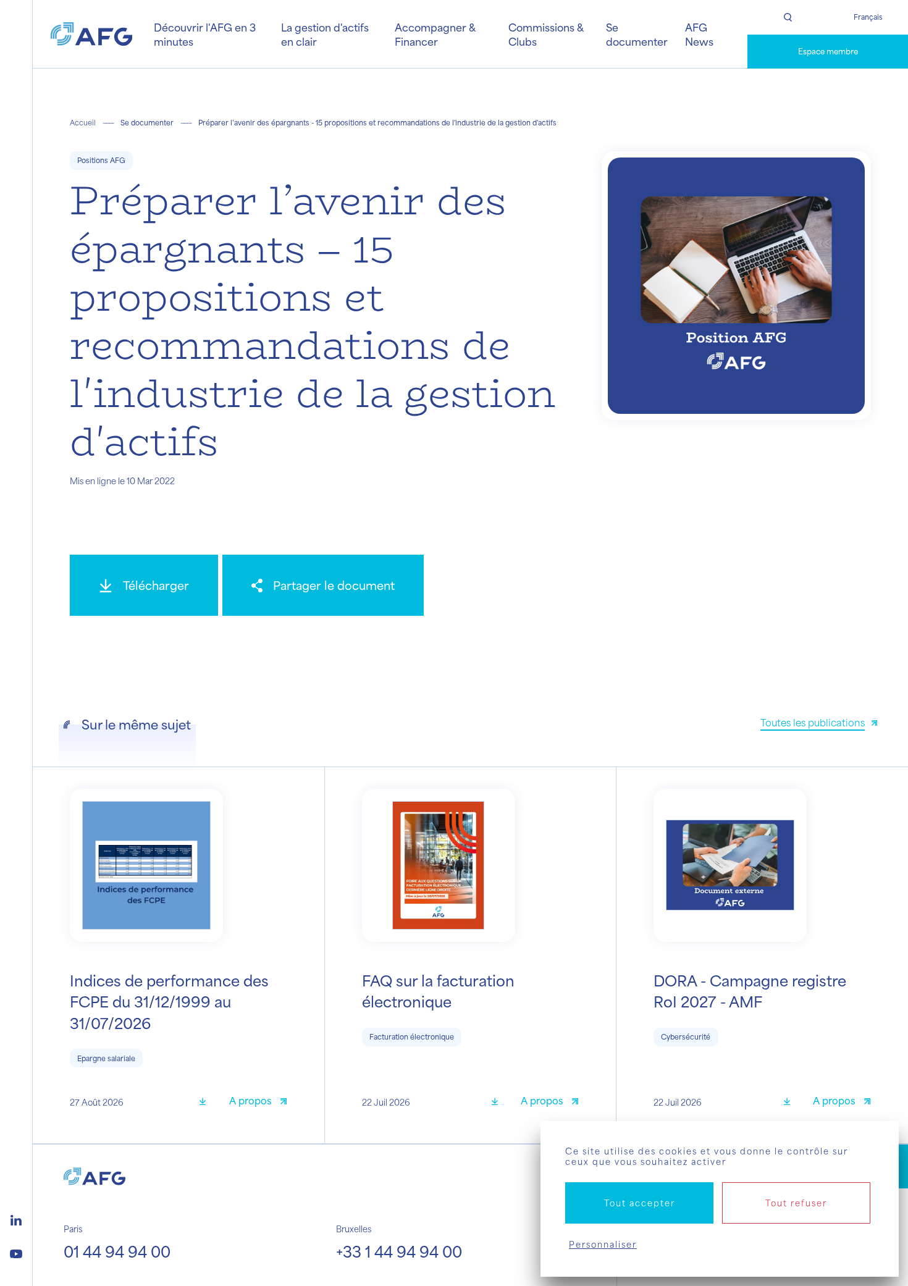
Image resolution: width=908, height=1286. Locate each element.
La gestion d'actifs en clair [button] (325, 34)
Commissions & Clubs (545, 34)
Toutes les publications (812, 722)
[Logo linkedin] (16, 1218)
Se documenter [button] (637, 34)
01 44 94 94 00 (117, 1251)
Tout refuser (796, 1203)
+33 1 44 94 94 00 (399, 1251)
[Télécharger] (207, 1102)
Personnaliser (603, 1244)
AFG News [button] (699, 34)
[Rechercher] (787, 17)
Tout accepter (639, 1203)
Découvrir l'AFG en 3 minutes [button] (205, 34)
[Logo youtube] (16, 1252)
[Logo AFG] (91, 34)
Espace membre (828, 51)
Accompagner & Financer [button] (435, 34)
